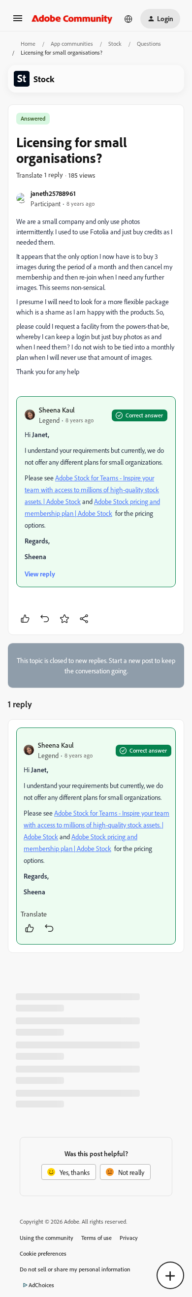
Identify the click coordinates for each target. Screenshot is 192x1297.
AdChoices (41, 1285)
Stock (115, 43)
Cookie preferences (43, 1253)
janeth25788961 (53, 193)
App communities (72, 43)
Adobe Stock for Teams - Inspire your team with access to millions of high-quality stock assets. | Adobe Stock (92, 490)
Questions (149, 43)
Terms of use (96, 1237)
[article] (96, 836)
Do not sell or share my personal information (75, 1269)
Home (28, 43)
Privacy (129, 1237)
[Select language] (128, 19)
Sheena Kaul (57, 410)
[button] (18, 21)
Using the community (46, 1237)
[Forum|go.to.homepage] (72, 19)
